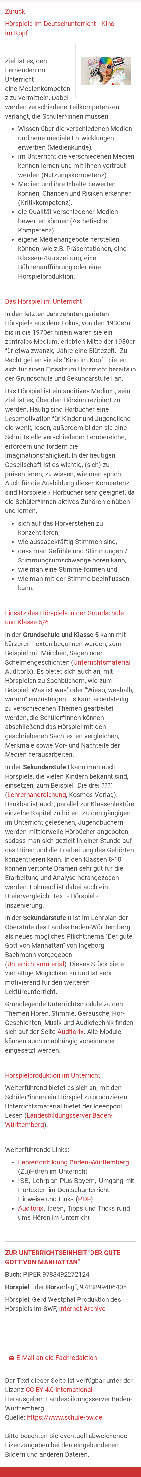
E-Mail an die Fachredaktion (56, 1358)
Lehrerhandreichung (36, 795)
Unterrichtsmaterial (102, 662)
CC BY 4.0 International (59, 1390)
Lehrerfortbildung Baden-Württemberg (73, 1162)
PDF (84, 1199)
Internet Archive (82, 1309)
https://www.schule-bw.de (64, 1417)
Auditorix (70, 1032)
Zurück (15, 11)
